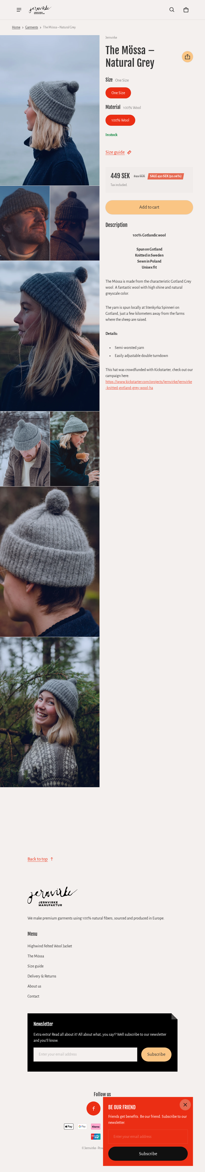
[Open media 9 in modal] (50, 712)
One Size (118, 93)
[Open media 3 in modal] (25, 223)
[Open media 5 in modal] (50, 336)
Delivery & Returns (42, 976)
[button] (172, 10)
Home (16, 27)
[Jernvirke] (40, 10)
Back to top (38, 859)
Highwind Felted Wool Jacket (50, 946)
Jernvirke (90, 1148)
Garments (31, 27)
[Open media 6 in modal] (25, 448)
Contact (33, 996)
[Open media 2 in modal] (50, 110)
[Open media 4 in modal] (75, 223)
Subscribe (156, 1054)
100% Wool (120, 120)
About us (34, 986)
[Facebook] (93, 1108)
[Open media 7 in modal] (75, 448)
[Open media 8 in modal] (50, 561)
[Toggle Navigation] (19, 10)
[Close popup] (185, 1104)
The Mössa (36, 956)
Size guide (115, 152)
